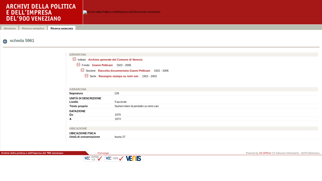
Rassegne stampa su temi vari (118, 76)
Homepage (103, 153)
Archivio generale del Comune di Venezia (115, 59)
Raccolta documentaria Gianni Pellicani (124, 70)
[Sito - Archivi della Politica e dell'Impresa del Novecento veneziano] (41, 12)
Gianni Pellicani (102, 65)
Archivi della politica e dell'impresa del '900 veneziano (32, 153)
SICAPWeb (265, 153)
